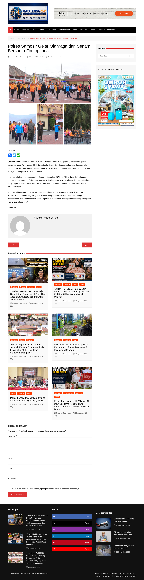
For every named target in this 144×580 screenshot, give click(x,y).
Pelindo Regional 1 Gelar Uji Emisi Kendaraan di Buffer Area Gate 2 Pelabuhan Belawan (71, 347)
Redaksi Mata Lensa (17, 57)
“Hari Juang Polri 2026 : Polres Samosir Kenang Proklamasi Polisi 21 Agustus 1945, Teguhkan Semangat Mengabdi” (36, 558)
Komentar (12, 436)
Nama (11, 458)
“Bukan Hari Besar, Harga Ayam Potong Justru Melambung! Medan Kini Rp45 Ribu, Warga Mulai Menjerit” (36, 539)
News (34, 30)
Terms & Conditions (126, 573)
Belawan (83, 30)
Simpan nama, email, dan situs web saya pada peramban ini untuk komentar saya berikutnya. (45, 489)
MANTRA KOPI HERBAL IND (125, 576)
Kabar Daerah (64, 30)
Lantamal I (111, 30)
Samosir (101, 30)
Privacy (97, 573)
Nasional (52, 30)
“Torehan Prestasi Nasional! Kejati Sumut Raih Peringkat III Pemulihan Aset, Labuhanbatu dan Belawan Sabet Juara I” (37, 521)
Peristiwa (42, 30)
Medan (92, 30)
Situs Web (12, 478)
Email (10, 468)
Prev (14, 245)
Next (85, 245)
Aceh (75, 30)
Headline (25, 30)
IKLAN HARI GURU (103, 576)
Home (16, 30)
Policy (105, 573)
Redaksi (113, 573)
